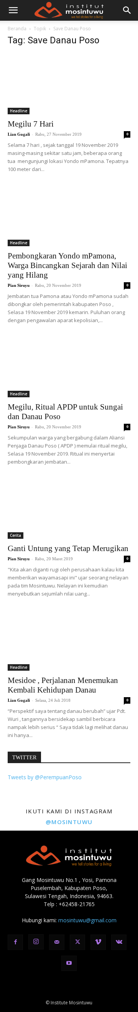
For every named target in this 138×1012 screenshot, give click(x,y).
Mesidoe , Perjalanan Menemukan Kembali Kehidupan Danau (63, 685)
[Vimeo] (98, 942)
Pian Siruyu (19, 285)
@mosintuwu (69, 822)
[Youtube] (69, 963)
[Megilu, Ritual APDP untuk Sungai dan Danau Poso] (69, 367)
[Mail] (56, 942)
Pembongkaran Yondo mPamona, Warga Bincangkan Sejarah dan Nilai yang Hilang (67, 265)
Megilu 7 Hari (31, 123)
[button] (13, 10)
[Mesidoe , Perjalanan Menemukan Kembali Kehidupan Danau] (69, 640)
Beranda (17, 28)
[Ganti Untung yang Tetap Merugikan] (69, 508)
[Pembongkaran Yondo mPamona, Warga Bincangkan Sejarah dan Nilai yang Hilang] (69, 216)
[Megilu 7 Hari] (69, 84)
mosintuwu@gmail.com (87, 920)
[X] (77, 942)
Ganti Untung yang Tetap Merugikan (68, 548)
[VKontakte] (119, 942)
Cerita (15, 535)
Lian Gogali (19, 134)
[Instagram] (36, 941)
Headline (18, 111)
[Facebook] (15, 942)
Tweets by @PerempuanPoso (45, 777)
